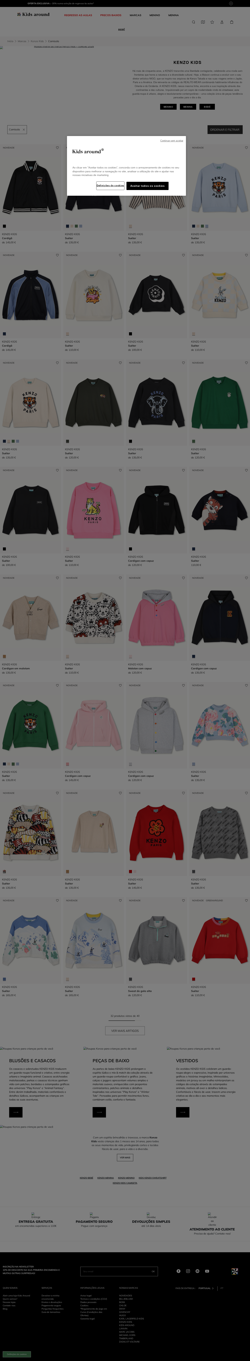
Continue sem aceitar (171, 141)
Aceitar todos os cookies (147, 186)
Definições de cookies (110, 185)
